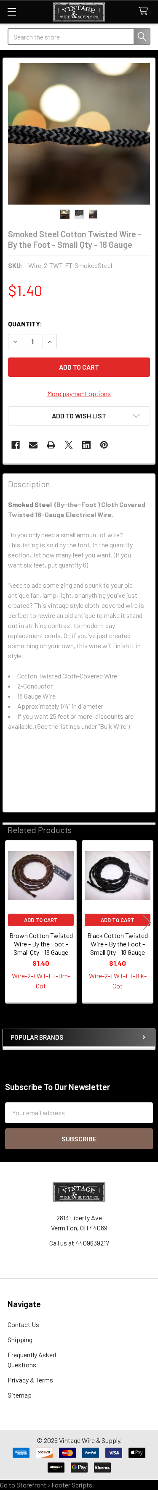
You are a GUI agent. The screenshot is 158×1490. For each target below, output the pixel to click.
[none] (79, 134)
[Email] (33, 444)
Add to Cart (41, 920)
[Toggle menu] (11, 11)
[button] (79, 416)
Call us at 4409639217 (79, 1243)
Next (147, 922)
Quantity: (25, 324)
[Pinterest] (104, 444)
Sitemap (20, 1395)
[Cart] (145, 11)
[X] (68, 444)
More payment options (79, 393)
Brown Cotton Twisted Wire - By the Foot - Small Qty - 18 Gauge (41, 943)
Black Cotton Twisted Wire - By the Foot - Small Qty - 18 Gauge (117, 943)
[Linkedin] (86, 444)
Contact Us (23, 1324)
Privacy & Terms (30, 1380)
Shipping (20, 1339)
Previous (11, 922)
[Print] (51, 444)
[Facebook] (15, 444)
